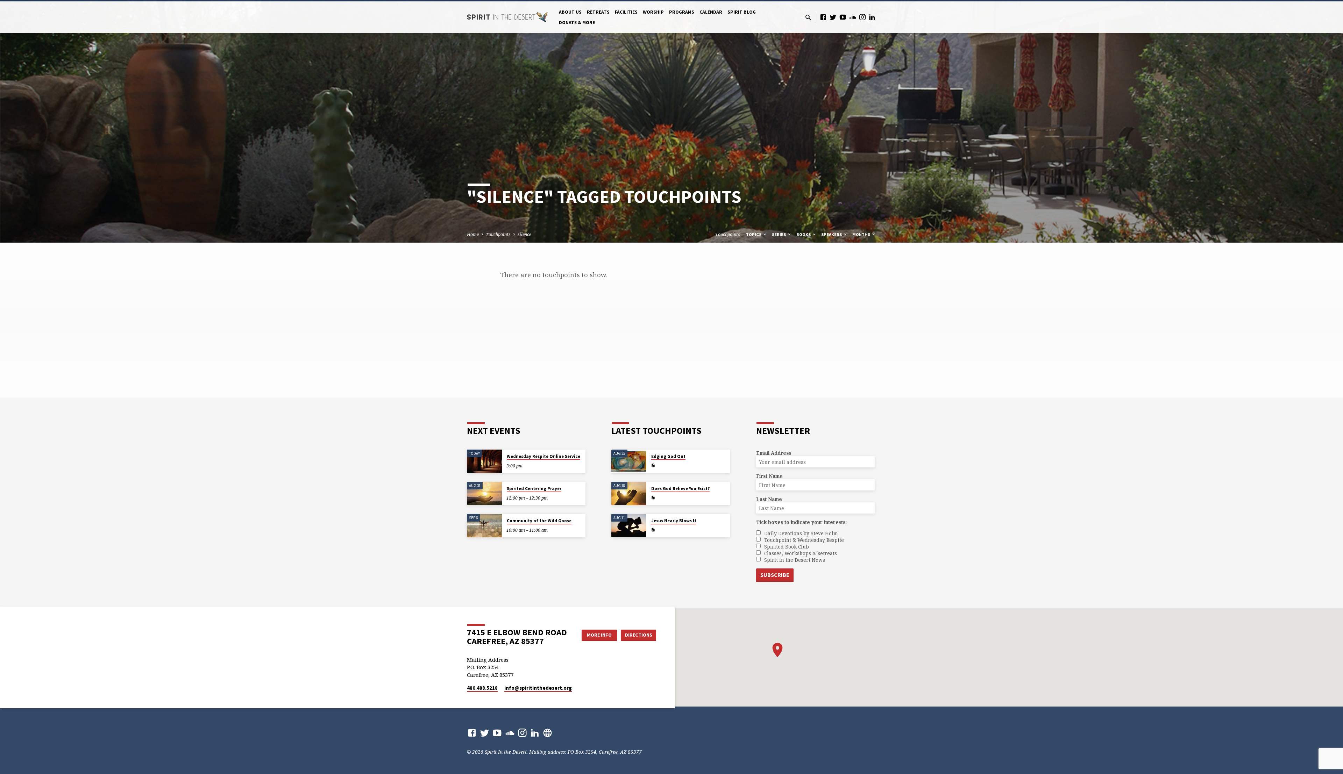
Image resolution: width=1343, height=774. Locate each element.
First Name (769, 476)
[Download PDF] (653, 465)
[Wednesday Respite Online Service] (484, 461)
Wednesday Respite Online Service (543, 456)
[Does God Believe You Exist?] (628, 493)
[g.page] (547, 732)
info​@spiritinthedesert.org (538, 688)
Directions (638, 635)
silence (524, 234)
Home (473, 234)
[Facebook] (823, 17)
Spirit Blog (741, 12)
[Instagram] (862, 17)
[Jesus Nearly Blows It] (628, 525)
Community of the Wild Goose (539, 521)
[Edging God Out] (628, 461)
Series (779, 234)
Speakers (832, 234)
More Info (599, 635)
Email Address (773, 453)
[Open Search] (808, 17)
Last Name (769, 499)
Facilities (626, 12)
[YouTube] (843, 17)
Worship (653, 12)
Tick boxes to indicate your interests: (801, 522)
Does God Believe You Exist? (680, 489)
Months (861, 234)
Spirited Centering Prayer (534, 489)
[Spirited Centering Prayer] (484, 493)
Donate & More (577, 23)
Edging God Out (668, 456)
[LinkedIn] (872, 17)
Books (804, 234)
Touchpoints (498, 234)
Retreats (598, 12)
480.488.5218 (482, 688)
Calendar (710, 12)
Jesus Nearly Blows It (673, 521)
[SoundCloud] (853, 17)
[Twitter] (833, 17)
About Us (570, 12)
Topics (754, 234)
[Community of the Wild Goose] (484, 525)
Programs (681, 12)
